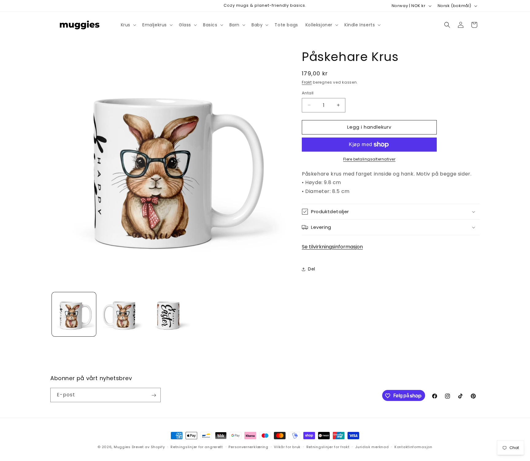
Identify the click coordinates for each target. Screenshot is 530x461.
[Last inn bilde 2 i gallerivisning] (121, 314)
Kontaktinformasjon (413, 446)
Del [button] (311, 269)
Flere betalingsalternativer (369, 159)
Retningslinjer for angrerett (197, 446)
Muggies (122, 446)
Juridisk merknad (372, 446)
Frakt (307, 82)
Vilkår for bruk (287, 446)
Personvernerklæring (248, 446)
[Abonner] (153, 395)
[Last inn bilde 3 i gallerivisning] (168, 314)
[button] (128, 24)
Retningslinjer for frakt (328, 446)
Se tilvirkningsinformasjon (332, 246)
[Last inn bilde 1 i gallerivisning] (74, 314)
